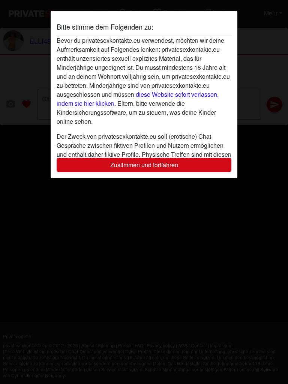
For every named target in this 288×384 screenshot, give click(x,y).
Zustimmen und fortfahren (144, 164)
